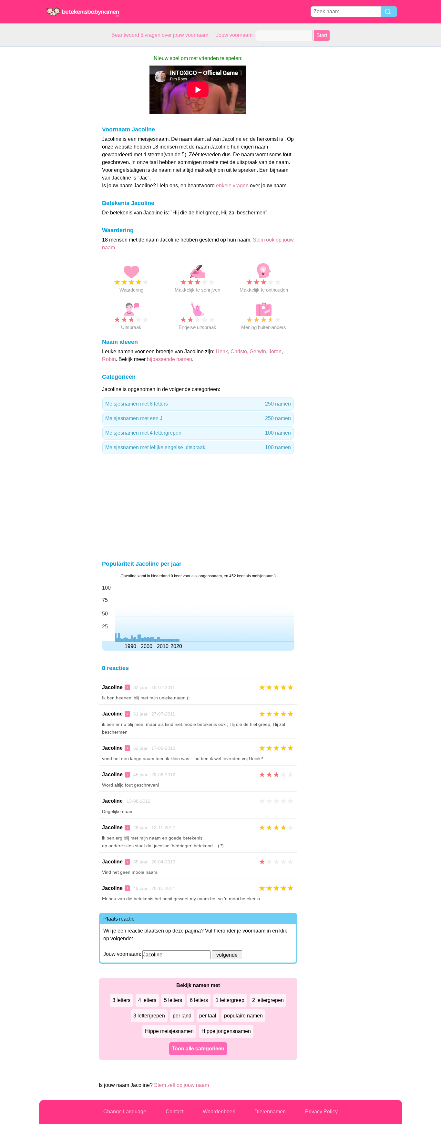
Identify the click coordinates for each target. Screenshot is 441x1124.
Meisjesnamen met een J (198, 418)
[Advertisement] (65, 143)
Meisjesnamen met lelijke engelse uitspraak (198, 447)
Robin (109, 359)
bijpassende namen (169, 359)
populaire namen (243, 1015)
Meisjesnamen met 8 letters (198, 404)
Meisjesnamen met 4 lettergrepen (198, 433)
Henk (222, 351)
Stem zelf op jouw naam (181, 1085)
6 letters (199, 1000)
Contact (174, 1111)
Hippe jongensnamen (226, 1031)
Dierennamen (270, 1111)
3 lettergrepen (149, 1015)
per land (182, 1015)
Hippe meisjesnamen (169, 1031)
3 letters (121, 1000)
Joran (275, 351)
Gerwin (258, 351)
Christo (239, 351)
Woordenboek (219, 1111)
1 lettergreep (230, 1000)
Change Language (124, 1111)
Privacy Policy (321, 1111)
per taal (207, 1015)
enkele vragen (232, 185)
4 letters (147, 1000)
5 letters (173, 1000)
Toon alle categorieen (198, 1048)
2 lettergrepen (268, 1000)
